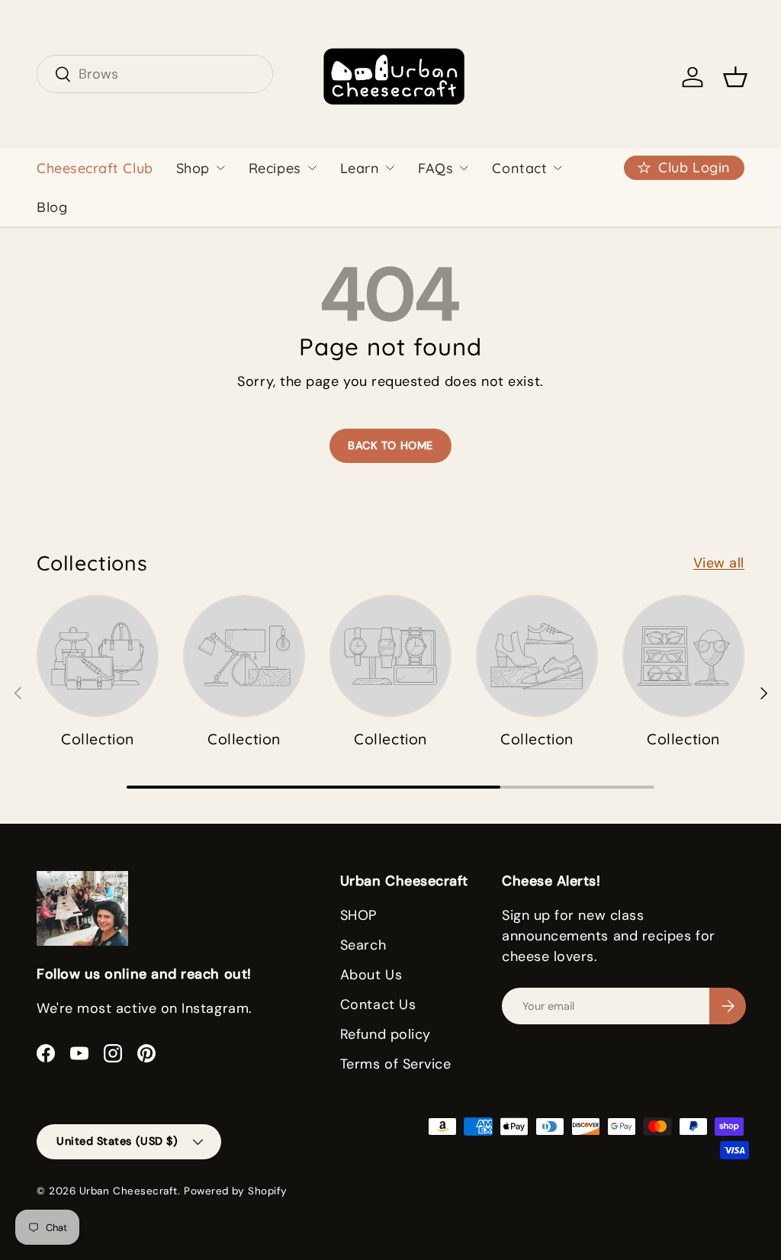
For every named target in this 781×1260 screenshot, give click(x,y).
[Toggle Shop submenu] (220, 168)
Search (363, 945)
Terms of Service (396, 1064)
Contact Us (378, 1004)
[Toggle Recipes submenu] (312, 168)
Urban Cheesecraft (128, 1190)
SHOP (358, 915)
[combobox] (154, 74)
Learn (360, 168)
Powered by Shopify (236, 1190)
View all (718, 563)
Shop (193, 168)
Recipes (275, 168)
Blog (52, 207)
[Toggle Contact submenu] (557, 168)
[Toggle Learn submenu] (390, 168)
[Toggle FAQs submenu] (464, 168)
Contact (519, 168)
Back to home (390, 445)
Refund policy (385, 1034)
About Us (371, 975)
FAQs (435, 168)
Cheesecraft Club (95, 168)
